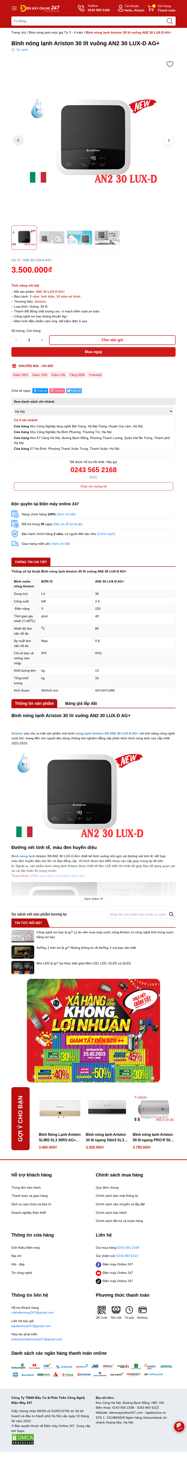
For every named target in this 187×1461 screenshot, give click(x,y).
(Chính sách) (106, 534)
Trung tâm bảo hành (26, 1187)
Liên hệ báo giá (31, 1323)
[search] (170, 21)
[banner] (93, 1031)
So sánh (22, 49)
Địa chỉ (16, 1256)
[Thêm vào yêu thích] (169, 64)
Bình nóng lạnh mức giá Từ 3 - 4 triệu (56, 32)
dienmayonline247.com (126, 1412)
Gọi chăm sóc (117, 1256)
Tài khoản (134, 8)
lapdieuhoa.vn (156, 1412)
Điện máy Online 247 (118, 1264)
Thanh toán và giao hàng (29, 1196)
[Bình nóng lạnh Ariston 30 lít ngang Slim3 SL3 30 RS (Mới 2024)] (107, 1108)
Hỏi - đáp (18, 1264)
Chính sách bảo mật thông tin (117, 1196)
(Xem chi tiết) (66, 514)
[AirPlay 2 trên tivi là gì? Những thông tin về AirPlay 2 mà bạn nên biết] (22, 952)
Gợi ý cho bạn (20, 1119)
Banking (142, 1317)
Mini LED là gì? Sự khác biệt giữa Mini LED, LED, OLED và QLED (83, 963)
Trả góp (129, 1317)
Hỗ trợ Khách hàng (32, 1310)
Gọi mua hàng (117, 1247)
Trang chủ (18, 32)
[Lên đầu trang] (179, 1439)
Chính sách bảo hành (111, 1212)
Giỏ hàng (164, 8)
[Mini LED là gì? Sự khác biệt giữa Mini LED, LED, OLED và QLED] (22, 967)
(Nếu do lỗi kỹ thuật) (67, 524)
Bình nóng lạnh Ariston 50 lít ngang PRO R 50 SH (153, 1138)
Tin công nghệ (21, 1273)
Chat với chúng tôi (94, 486)
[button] (168, 140)
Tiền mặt (116, 1317)
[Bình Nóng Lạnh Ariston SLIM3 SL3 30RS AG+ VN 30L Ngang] (60, 1108)
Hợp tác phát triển (36, 1336)
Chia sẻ (42, 390)
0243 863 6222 (148, 1407)
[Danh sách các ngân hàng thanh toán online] (93, 1370)
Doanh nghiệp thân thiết (28, 1212)
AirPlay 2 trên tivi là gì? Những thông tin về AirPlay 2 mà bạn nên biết (86, 948)
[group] (93, 141)
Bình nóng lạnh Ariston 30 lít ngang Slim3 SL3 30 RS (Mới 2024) (106, 1138)
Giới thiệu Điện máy (25, 1247)
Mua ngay (93, 352)
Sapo (20, 1431)
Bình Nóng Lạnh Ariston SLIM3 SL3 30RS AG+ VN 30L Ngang (60, 1138)
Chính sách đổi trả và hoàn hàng (119, 1221)
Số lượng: (18, 331)
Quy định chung (107, 1187)
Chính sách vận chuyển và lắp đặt (120, 1204)
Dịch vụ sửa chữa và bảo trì (31, 1204)
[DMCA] (22, 1439)
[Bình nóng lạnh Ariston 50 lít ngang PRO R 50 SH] (154, 1108)
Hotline (99, 8)
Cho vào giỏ (112, 340)
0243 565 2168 (93, 470)
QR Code (101, 1317)
